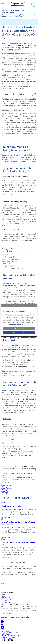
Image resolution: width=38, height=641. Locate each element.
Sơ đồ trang (5, 631)
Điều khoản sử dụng (8, 637)
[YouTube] (2, 628)
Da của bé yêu (6, 599)
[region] (19, 320)
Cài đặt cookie (19, 328)
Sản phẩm (4, 601)
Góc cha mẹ (5, 602)
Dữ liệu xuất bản (7, 638)
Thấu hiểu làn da (17, 10)
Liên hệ (3, 630)
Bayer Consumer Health (9, 633)
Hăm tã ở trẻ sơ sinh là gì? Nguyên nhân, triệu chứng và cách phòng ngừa (18, 15)
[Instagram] (2, 625)
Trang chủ (5, 10)
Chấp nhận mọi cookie (19, 332)
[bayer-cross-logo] (34, 4)
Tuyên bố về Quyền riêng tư (11, 636)
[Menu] (2, 4)
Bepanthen (5, 433)
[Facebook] (2, 622)
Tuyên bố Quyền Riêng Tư (16, 324)
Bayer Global (5, 634)
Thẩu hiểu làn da (7, 598)
